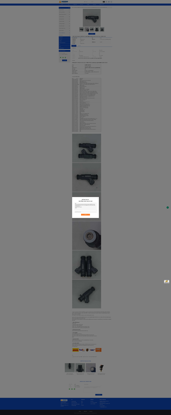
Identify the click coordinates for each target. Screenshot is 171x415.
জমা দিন (85, 214)
